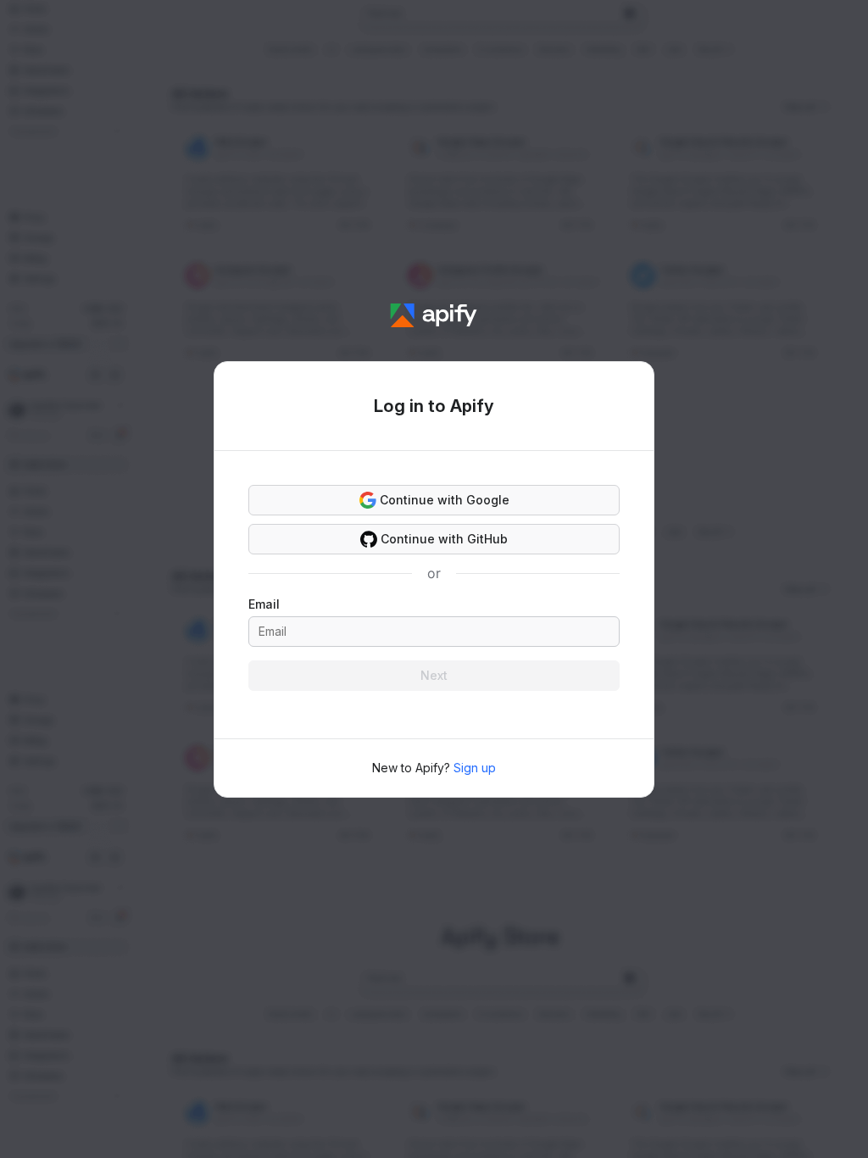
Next (434, 675)
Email (264, 604)
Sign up (474, 767)
